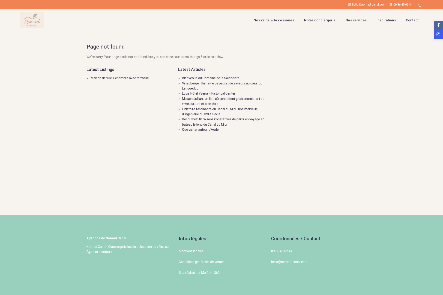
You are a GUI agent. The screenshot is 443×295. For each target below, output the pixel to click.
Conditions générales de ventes (201, 262)
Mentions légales (191, 251)
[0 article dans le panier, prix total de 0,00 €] (419, 6)
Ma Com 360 (210, 273)
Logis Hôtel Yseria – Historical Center (208, 93)
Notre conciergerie (319, 20)
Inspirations (386, 20)
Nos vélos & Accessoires (274, 20)
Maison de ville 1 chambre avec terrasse (120, 78)
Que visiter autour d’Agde (200, 129)
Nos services (356, 20)
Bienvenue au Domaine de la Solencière (210, 78)
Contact (412, 20)
